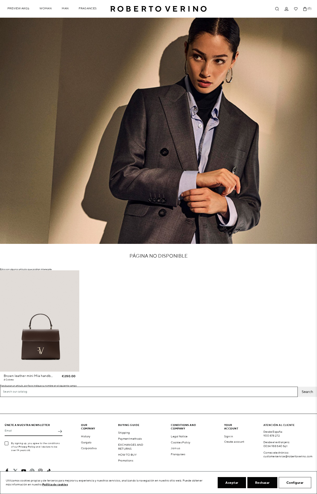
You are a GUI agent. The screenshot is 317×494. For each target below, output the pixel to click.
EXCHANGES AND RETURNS (130, 446)
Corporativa (89, 448)
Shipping (124, 432)
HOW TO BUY (127, 454)
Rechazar (262, 482)
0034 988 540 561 (275, 446)
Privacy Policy (27, 446)
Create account (234, 441)
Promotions (125, 460)
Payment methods (130, 438)
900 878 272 (271, 435)
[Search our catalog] (277, 9)
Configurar (295, 482)
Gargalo (86, 442)
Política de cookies (55, 484)
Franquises (178, 454)
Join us (175, 448)
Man (65, 8)
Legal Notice (179, 436)
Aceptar (231, 482)
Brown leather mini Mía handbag (29, 376)
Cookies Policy (180, 442)
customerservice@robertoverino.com (287, 456)
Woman (45, 8)
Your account (231, 426)
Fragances (88, 8)
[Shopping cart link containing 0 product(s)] (305, 9)
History (86, 436)
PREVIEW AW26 (18, 8)
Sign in (228, 436)
